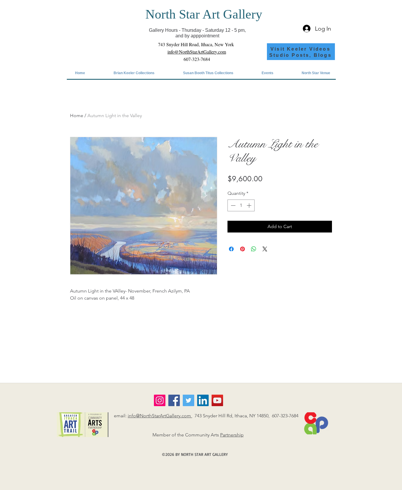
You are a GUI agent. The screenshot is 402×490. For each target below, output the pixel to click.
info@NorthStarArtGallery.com (160, 415)
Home (76, 115)
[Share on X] (264, 249)
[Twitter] (188, 400)
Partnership (232, 435)
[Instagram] (159, 400)
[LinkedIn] (203, 400)
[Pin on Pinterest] (242, 249)
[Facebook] (174, 400)
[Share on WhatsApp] (253, 249)
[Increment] (249, 205)
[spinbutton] (241, 205)
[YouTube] (217, 400)
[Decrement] (232, 205)
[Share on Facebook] (231, 249)
